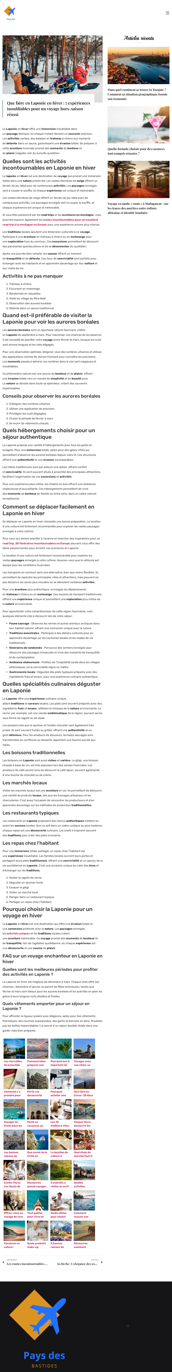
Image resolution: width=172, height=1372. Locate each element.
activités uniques (18, 933)
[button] (128, 1326)
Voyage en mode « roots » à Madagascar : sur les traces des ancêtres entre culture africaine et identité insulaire (138, 208)
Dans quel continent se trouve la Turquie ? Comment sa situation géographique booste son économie (137, 94)
